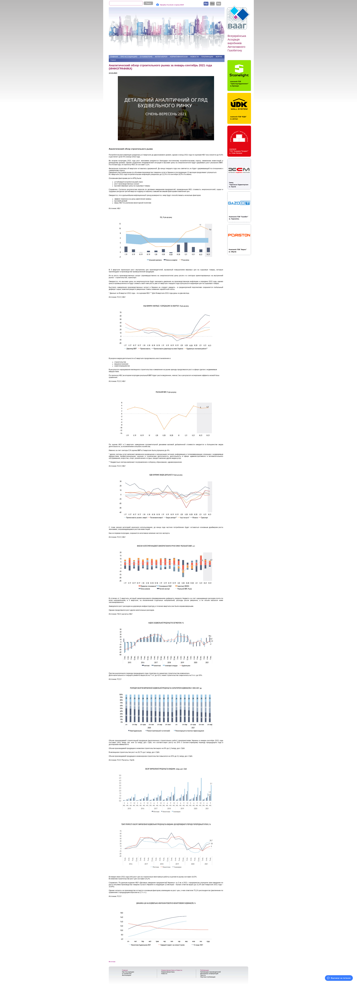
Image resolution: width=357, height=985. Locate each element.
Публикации (207, 57)
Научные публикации (207, 977)
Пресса (203, 975)
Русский (206, 3)
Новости (194, 57)
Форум (219, 57)
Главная (114, 57)
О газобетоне (146, 57)
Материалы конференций (209, 973)
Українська (218, 3)
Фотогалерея (161, 57)
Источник (112, 961)
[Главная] (239, 18)
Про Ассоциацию (128, 57)
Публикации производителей (210, 972)
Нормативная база (179, 57)
